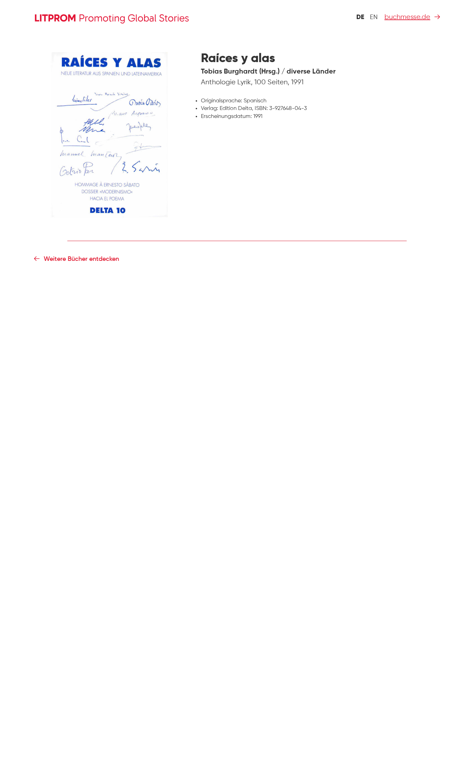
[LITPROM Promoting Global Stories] (123, 17)
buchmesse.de (407, 17)
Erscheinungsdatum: (226, 116)
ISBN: (261, 108)
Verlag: (209, 108)
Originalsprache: (221, 101)
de (360, 17)
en (374, 17)
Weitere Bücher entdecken (81, 259)
